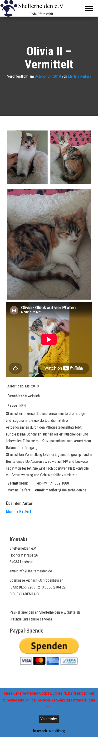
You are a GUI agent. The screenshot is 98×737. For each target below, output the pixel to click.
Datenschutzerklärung (49, 731)
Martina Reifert (79, 76)
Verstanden (49, 719)
